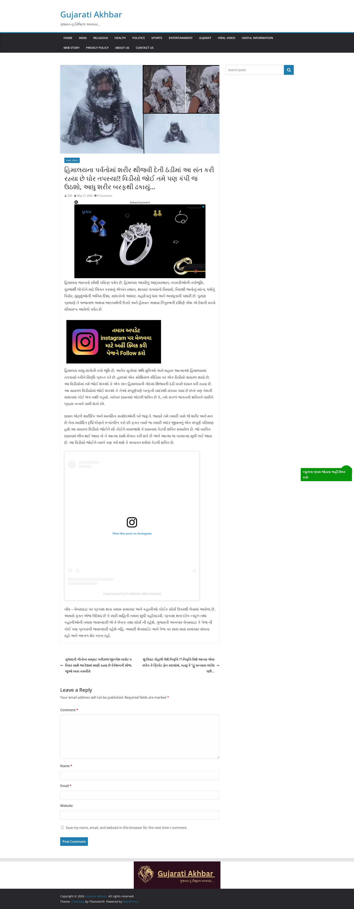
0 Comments (105, 195)
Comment (69, 710)
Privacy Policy (97, 48)
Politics (138, 38)
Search (289, 70)
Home (68, 38)
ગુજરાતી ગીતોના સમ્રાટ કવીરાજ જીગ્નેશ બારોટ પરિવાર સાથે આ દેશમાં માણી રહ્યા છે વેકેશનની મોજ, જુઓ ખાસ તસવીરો (98, 665)
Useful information (257, 38)
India (83, 38)
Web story (71, 48)
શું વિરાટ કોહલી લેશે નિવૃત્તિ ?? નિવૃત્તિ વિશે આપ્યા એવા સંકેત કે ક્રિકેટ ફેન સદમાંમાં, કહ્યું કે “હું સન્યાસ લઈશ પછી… (178, 665)
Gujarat (205, 38)
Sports (156, 38)
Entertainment (181, 38)
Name (66, 766)
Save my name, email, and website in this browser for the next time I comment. (126, 827)
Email (65, 786)
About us (122, 48)
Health (120, 38)
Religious (100, 38)
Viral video (226, 38)
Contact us (145, 48)
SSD (70, 195)
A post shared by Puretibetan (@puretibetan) (132, 593)
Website (66, 805)
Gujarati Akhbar (91, 14)
